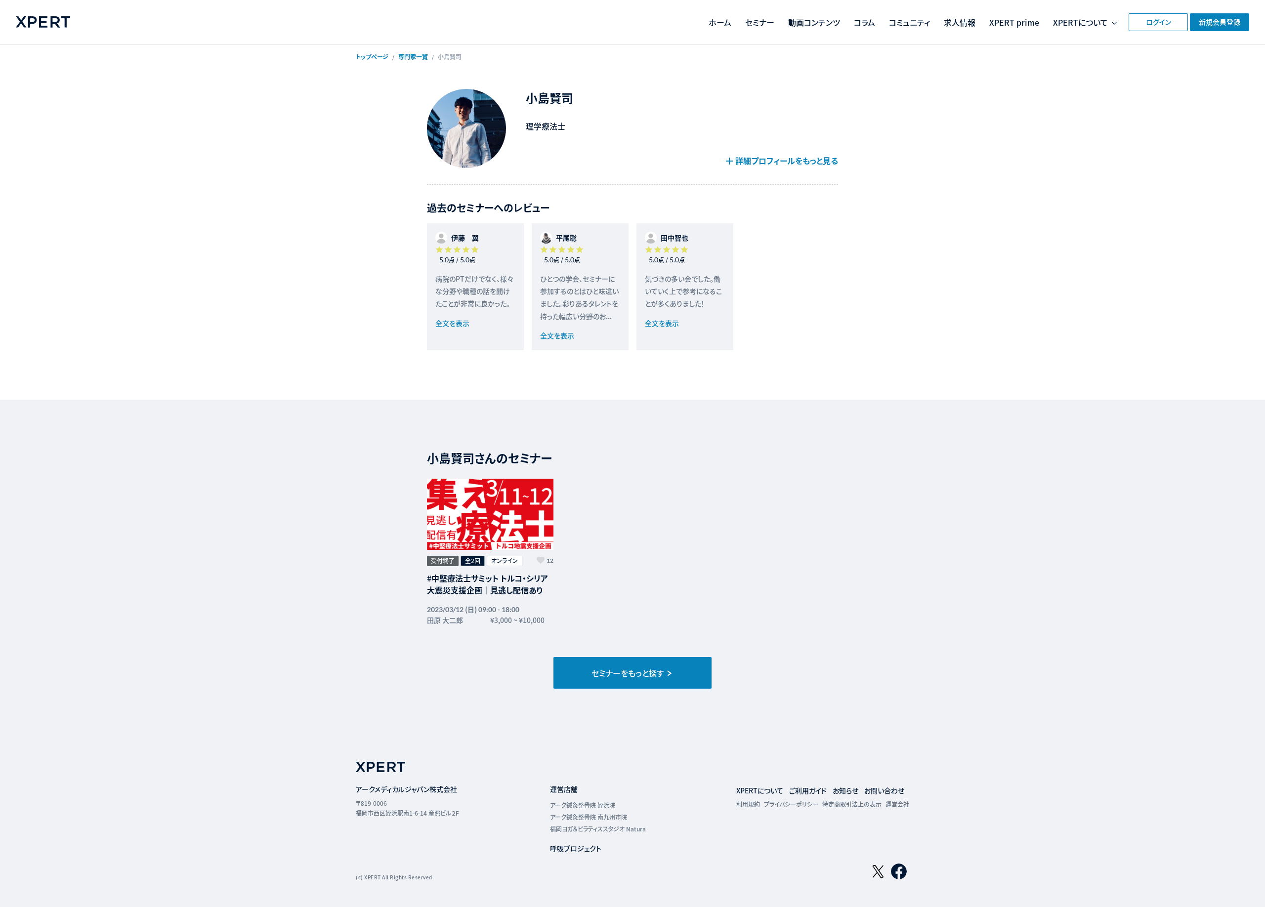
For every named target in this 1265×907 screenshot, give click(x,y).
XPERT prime (1014, 22)
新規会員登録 (1219, 22)
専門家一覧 (413, 56)
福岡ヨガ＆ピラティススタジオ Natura (598, 829)
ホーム (720, 22)
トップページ (372, 56)
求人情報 (959, 22)
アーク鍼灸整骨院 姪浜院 (582, 805)
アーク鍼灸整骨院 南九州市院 (588, 817)
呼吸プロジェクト (575, 848)
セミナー (759, 22)
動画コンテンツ (814, 22)
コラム (864, 22)
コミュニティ (909, 22)
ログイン (1158, 22)
